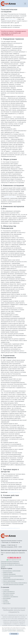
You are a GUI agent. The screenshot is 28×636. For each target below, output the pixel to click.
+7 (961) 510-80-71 (14, 557)
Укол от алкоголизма (9, 581)
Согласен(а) (14, 633)
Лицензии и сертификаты (10, 596)
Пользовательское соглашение (10, 561)
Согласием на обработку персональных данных (16, 630)
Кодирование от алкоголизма (11, 570)
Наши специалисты (9, 591)
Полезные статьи (8, 595)
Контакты (6, 601)
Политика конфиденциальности (10, 563)
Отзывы (5, 600)
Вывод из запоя (7, 572)
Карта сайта (6, 603)
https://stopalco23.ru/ (11, 19)
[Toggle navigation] (25, 3)
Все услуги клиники (9, 593)
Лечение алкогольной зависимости (13, 579)
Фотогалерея (7, 598)
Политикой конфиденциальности (10, 629)
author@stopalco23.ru (14, 492)
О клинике (6, 589)
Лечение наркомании (9, 574)
